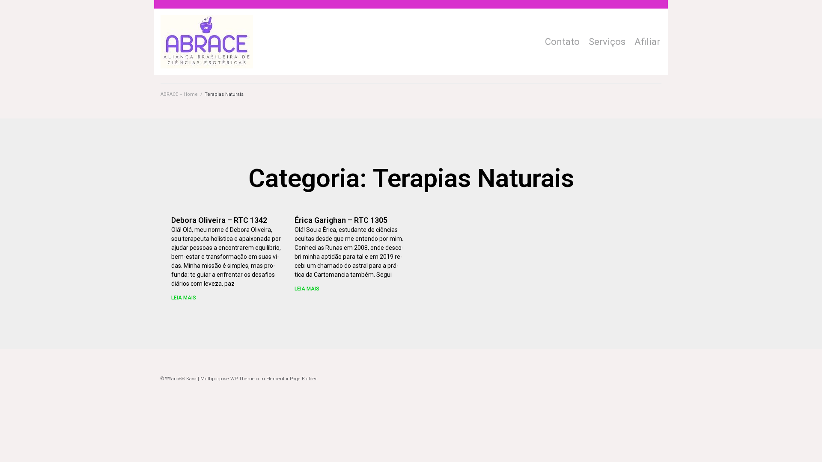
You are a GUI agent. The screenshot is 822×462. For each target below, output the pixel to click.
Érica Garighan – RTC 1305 (341, 220)
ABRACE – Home (179, 94)
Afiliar (647, 41)
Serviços (607, 41)
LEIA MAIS (183, 298)
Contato (562, 41)
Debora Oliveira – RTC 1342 (219, 220)
